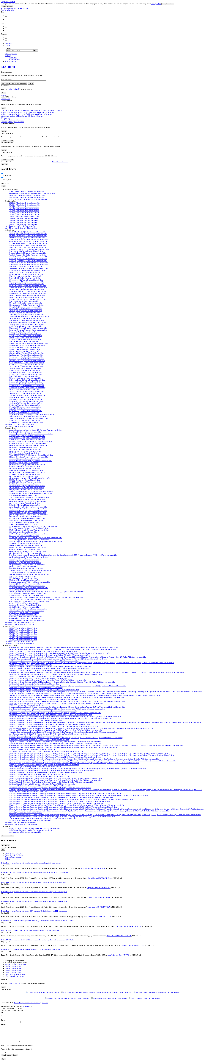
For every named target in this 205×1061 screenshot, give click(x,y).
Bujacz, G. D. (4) (25, 336)
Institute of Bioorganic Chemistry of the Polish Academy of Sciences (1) (45, 772)
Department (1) (27, 195)
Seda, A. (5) (24, 332)
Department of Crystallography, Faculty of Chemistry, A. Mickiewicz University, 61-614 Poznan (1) (55, 757)
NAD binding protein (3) (29, 530)
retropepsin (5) (25, 490)
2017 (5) (23, 220)
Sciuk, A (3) (24, 390)
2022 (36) (23, 630)
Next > (15, 974)
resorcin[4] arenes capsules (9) (30, 461)
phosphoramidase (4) (27, 513)
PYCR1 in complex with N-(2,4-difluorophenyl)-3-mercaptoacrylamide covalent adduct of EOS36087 (38, 921)
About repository (11, 54)
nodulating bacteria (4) (28, 511)
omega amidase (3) (26, 565)
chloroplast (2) (25, 618)
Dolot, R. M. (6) (25, 309)
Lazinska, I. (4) (25, 339)
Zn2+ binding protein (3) (28, 540)
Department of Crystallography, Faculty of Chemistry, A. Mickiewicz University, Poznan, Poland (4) (55, 713)
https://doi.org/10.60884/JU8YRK (118, 955)
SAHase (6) (24, 474)
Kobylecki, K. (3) (25, 372)
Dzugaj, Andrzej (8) (26, 297)
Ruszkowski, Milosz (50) (28, 239)
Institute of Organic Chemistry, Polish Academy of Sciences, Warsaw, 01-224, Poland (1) (51, 782)
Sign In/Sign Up (10, 61)
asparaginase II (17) (27, 440)
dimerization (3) (25, 553)
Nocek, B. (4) (24, 349)
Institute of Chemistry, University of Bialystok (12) (38, 678)
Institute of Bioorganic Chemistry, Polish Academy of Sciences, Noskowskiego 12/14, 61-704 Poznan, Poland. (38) (60, 653)
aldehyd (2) (24, 607)
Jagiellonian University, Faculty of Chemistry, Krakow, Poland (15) (44, 670)
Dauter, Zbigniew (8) (27, 295)
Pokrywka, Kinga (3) (27, 380)
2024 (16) (23, 638)
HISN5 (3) (24, 522)
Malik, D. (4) (24, 341)
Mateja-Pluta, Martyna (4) (28, 343)
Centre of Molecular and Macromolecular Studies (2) (39, 740)
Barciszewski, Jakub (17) (28, 264)
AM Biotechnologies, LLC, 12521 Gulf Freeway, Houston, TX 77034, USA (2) (48, 734)
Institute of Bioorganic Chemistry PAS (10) (35, 688)
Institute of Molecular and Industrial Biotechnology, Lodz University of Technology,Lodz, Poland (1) (55, 780)
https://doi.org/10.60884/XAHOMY (129, 926)
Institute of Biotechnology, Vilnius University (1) (37, 774)
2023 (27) (23, 636)
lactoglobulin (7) (26, 470)
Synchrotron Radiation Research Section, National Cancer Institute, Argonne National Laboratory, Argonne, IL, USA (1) (62, 817)
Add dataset (9, 43)
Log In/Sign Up (14, 983)
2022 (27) (24, 211)
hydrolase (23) (25, 432)
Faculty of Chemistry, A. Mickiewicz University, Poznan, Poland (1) (44, 765)
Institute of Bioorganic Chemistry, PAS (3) (35, 720)
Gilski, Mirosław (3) (26, 363)
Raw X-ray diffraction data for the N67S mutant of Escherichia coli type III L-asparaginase (34, 911)
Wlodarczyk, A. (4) (26, 359)
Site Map (45, 1003)
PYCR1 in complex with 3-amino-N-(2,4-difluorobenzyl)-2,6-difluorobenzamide (31, 930)
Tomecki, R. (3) (25, 393)
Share (8, 99)
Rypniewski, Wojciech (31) (29, 249)
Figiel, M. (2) (24, 409)
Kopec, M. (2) (24, 420)
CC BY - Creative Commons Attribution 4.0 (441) (34, 828)
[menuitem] (13, 853)
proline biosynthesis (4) (28, 515)
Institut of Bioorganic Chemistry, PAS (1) (35, 767)
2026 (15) (24, 214)
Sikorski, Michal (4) (26, 353)
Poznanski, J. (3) (25, 382)
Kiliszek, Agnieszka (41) (28, 243)
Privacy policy (156, 4)
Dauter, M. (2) (24, 405)
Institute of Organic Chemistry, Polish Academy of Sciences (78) (43, 651)
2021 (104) (24, 205)
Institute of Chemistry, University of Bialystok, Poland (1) (40, 776)
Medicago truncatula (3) (28, 528)
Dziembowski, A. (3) (27, 361)
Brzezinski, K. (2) (26, 399)
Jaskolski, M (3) (25, 368)
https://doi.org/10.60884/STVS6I (133, 945)
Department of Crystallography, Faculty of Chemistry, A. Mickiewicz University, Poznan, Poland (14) (55, 674)
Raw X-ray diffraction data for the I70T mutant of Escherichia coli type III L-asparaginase (34, 882)
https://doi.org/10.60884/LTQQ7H (99, 916)
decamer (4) (24, 503)
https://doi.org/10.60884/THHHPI (98, 888)
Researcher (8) (27, 191)
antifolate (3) (24, 543)
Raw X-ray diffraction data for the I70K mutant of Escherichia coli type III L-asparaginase (34, 892)
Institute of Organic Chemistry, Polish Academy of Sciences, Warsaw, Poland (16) (49, 668)
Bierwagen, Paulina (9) (27, 291)
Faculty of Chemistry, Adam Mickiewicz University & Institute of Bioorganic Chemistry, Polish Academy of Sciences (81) (62, 649)
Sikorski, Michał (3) (26, 391)
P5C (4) (23, 495)
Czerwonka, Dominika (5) (28, 322)
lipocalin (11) (25, 449)
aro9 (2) (23, 615)
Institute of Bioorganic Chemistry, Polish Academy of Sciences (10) (44, 690)
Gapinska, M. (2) (25, 411)
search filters (8, 836)
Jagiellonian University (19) (30, 665)
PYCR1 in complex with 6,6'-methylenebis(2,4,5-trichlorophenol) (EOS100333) (30, 949)
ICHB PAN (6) (26, 705)
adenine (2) (24, 603)
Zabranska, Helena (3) (27, 395)
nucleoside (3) (25, 563)
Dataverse (25, 1006)
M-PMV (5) (24, 480)
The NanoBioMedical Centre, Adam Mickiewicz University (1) (42, 818)
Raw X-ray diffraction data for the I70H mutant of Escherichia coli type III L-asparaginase (34, 901)
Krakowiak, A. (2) (26, 422)
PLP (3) (23, 532)
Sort (3, 849)
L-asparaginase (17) (27, 436)
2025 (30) (24, 209)
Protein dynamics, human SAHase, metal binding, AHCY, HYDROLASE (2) (46, 591)
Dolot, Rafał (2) (25, 407)
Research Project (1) (28, 199)
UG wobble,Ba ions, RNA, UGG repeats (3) (35, 538)
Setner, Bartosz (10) (26, 289)
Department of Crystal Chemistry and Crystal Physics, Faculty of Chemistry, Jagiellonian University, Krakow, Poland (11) (62, 682)
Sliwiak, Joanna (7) (26, 305)
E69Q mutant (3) (26, 520)
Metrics (3, 95)
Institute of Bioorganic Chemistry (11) (34, 684)
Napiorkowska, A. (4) (27, 345)
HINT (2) (23, 576)
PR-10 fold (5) (25, 482)
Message (4, 1024)
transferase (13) (25, 447)
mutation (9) (24, 459)
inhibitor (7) (24, 468)
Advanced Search (62, 162)
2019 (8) (23, 218)
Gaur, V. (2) (24, 413)
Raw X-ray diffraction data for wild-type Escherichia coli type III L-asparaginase (31, 863)
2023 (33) (24, 207)
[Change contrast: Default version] (6, 38)
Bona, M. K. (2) (25, 397)
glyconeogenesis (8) (27, 465)
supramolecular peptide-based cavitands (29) (35, 430)
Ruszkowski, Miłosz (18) (28, 263)
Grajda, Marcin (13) (26, 274)
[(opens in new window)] (42, 992)
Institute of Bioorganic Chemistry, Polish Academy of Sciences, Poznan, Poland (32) (49, 655)
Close (3, 93)
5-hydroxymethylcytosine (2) (30, 570)
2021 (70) (23, 628)
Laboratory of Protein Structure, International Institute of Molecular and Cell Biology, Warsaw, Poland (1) (56, 803)
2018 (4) (23, 222)
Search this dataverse (8, 162)
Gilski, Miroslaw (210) (27, 232)
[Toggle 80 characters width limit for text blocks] (6, 16)
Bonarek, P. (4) (25, 334)
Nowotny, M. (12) (26, 280)
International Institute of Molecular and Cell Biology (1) (40, 786)
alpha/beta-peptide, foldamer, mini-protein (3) (35, 541)
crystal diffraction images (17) (30, 441)
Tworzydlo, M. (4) (26, 357)
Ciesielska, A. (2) (25, 403)
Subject (3, 1020)
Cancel (31, 83)
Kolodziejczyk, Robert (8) (28, 299)
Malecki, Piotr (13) (26, 276)
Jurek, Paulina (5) (25, 326)
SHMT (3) (24, 536)
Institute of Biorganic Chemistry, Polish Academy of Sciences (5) (43, 711)
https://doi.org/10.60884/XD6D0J (99, 878)
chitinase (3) (24, 549)
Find (35, 50)
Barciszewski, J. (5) (26, 320)
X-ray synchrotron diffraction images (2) (34, 599)
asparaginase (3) (26, 545)
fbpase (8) (23, 463)
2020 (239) (24, 203)
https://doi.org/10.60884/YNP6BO (99, 897)
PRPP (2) (23, 590)
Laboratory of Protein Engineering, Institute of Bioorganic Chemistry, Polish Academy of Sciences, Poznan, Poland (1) (61, 797)
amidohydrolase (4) (27, 499)
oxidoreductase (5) (26, 488)
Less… (20, 226)
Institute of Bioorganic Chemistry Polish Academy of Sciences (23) (43, 661)
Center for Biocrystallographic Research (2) (36, 736)
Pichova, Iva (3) (25, 378)
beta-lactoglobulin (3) (27, 547)
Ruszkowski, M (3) (26, 386)
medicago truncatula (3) (28, 557)
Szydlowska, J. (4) (26, 355)
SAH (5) (23, 484)
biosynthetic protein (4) (28, 501)
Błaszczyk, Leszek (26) (27, 253)
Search (7, 45)
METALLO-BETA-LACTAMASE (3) (33, 526)
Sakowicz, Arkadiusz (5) (28, 330)
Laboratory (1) (27, 197)
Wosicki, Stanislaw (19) (28, 255)
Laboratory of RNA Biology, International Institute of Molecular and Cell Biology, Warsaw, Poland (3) (55, 730)
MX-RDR (8, 67)
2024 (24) (24, 213)
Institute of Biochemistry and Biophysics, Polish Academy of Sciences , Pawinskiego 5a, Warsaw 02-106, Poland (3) (60, 718)
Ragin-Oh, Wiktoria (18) (28, 261)
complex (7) (24, 466)
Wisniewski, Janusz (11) (28, 288)
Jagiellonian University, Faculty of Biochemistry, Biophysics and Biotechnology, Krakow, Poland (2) (55, 742)
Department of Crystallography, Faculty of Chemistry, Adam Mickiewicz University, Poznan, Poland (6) (56, 703)
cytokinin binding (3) (27, 551)
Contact (4, 99)
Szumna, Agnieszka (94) (28, 236)
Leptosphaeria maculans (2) (29, 582)
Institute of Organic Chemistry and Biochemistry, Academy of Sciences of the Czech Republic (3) (54, 726)
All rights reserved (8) (25, 832)
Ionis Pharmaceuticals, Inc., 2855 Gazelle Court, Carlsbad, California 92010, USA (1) (50, 788)
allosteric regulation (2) (28, 609)
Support (7, 56)
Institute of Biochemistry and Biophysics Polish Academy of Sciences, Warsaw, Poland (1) (51, 770)
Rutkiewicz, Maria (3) (27, 388)
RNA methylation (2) (27, 593)
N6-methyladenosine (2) (28, 588)
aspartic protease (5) (27, 486)
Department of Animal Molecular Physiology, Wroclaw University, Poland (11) (47, 680)
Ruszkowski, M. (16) (27, 270)
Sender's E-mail (6, 1016)
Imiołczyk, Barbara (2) (27, 416)
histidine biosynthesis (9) (28, 457)
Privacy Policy (18, 1003)
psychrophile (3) (26, 568)
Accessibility (37, 1003)
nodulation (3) (25, 559)
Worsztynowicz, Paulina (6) (29, 316)
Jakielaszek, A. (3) (26, 366)
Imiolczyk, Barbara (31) (28, 247)
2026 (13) (23, 640)
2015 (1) (23, 224)
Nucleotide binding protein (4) (30, 493)
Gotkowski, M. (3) (26, 364)
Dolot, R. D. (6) (25, 307)
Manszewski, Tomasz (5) (28, 328)
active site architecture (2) (29, 601)
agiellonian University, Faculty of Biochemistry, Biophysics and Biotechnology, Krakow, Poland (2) (55, 743)
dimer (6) (23, 476)
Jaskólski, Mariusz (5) (27, 324)
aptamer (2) (24, 613)
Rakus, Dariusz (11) (26, 284)
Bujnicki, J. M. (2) (26, 401)
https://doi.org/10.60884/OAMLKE (119, 936)
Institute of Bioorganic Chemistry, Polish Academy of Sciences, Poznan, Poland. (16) (50, 667)
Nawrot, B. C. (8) (25, 303)
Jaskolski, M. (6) (25, 311)
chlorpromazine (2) (27, 620)
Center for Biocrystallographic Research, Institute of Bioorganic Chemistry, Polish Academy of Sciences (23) (58, 659)
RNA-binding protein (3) (29, 534)
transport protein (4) (27, 518)
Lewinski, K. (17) (26, 266)
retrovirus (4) (24, 516)
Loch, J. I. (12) (25, 278)
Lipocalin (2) (24, 584)
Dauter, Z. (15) (25, 272)
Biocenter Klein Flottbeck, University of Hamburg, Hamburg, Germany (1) (46, 751)
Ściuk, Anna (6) (25, 318)
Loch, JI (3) (23, 376)
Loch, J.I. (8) (24, 301)
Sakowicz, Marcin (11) (27, 286)
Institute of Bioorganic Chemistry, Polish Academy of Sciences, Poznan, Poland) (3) (49, 724)
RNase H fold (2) (26, 595)
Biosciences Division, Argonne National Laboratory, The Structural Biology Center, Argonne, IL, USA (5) (57, 709)
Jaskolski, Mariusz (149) (28, 234)
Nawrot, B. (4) (24, 347)
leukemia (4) (24, 505)
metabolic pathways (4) (28, 507)
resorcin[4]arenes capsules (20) (31, 434)
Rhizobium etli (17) (27, 438)
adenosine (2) (25, 605)
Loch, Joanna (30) (26, 251)
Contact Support (14, 59)
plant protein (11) (26, 451)
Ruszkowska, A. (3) (26, 384)
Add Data (4, 164)
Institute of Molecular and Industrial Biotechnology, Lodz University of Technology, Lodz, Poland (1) (55, 778)
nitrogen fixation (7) (27, 472)
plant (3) (23, 566)
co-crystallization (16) (27, 443)
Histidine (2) (24, 580)
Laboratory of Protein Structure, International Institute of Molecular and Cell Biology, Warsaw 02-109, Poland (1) (59, 801)
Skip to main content (8, 2)
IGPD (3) (23, 524)
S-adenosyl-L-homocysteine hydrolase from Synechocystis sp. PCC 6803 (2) (46, 597)
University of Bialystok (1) (30, 820)
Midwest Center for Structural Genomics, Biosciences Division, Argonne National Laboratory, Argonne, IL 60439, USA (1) (63, 807)
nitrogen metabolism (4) (28, 509)
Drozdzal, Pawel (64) (27, 238)
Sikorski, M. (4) (25, 351)
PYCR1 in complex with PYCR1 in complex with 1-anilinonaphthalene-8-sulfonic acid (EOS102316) (38, 940)
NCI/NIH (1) (25, 813)
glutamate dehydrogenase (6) (30, 478)
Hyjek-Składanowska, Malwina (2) (31, 415)
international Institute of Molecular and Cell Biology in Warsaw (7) (43, 699)
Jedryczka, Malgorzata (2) (28, 418)
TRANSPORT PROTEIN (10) (31, 455)
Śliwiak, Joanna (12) (26, 282)
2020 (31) (23, 632)
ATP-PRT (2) (25, 572)
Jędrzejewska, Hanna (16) (28, 268)
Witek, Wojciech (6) (26, 314)
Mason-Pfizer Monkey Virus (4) (31, 491)
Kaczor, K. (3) (24, 370)
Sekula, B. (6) (24, 313)
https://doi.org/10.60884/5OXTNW (93, 868)
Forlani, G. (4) (24, 338)
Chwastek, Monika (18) (28, 259)
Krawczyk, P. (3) (25, 374)
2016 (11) (24, 216)
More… (21, 228)
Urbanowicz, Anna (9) (27, 293)
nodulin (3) (24, 561)
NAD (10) (24, 453)
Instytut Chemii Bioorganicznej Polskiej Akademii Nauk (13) (41, 676)
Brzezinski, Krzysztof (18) (28, 257)
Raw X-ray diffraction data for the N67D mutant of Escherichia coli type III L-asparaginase (34, 872)
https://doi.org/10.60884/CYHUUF (99, 907)
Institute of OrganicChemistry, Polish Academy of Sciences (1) (42, 784)
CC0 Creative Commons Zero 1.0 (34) (31, 830)
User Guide (13, 58)
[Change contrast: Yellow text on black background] (6, 40)
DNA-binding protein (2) (29, 574)
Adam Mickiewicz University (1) (32, 749)
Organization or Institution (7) (32, 193)
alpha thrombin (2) (26, 611)
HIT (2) (23, 578)
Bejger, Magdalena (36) (27, 245)
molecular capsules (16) (28, 445)
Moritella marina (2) (27, 586)
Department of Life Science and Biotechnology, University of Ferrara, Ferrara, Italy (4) (50, 715)
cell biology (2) (25, 616)
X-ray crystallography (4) (29, 497)
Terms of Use (28, 1003)
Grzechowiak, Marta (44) (28, 241)
